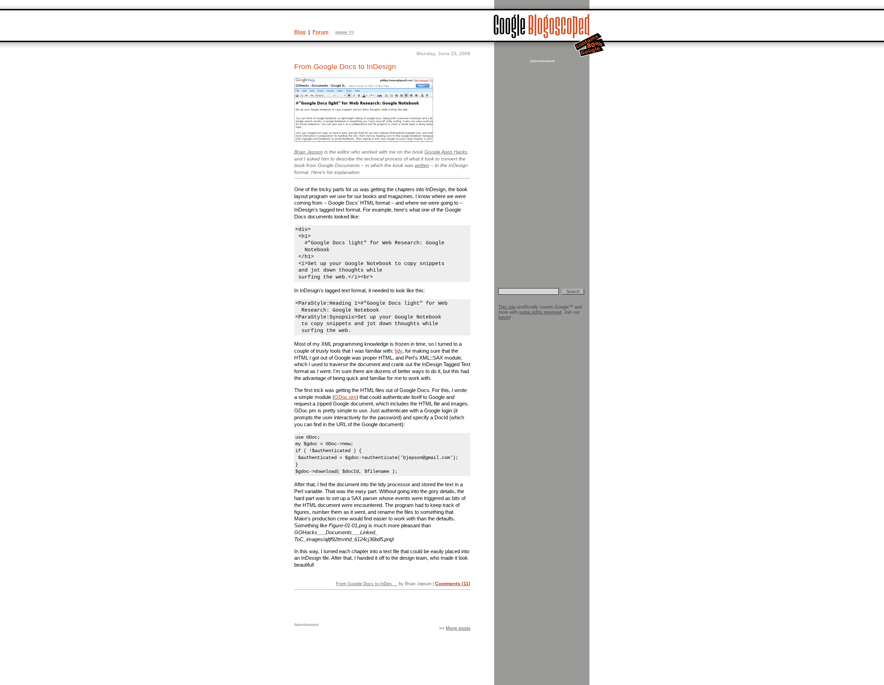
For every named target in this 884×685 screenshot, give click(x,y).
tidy (398, 351)
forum (504, 317)
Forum (320, 32)
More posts (458, 628)
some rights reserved (540, 312)
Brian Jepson (308, 152)
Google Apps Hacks (445, 152)
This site (507, 307)
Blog (300, 32)
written (422, 165)
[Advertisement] (541, 167)
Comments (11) (452, 583)
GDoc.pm (345, 397)
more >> (344, 32)
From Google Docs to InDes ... (366, 583)
